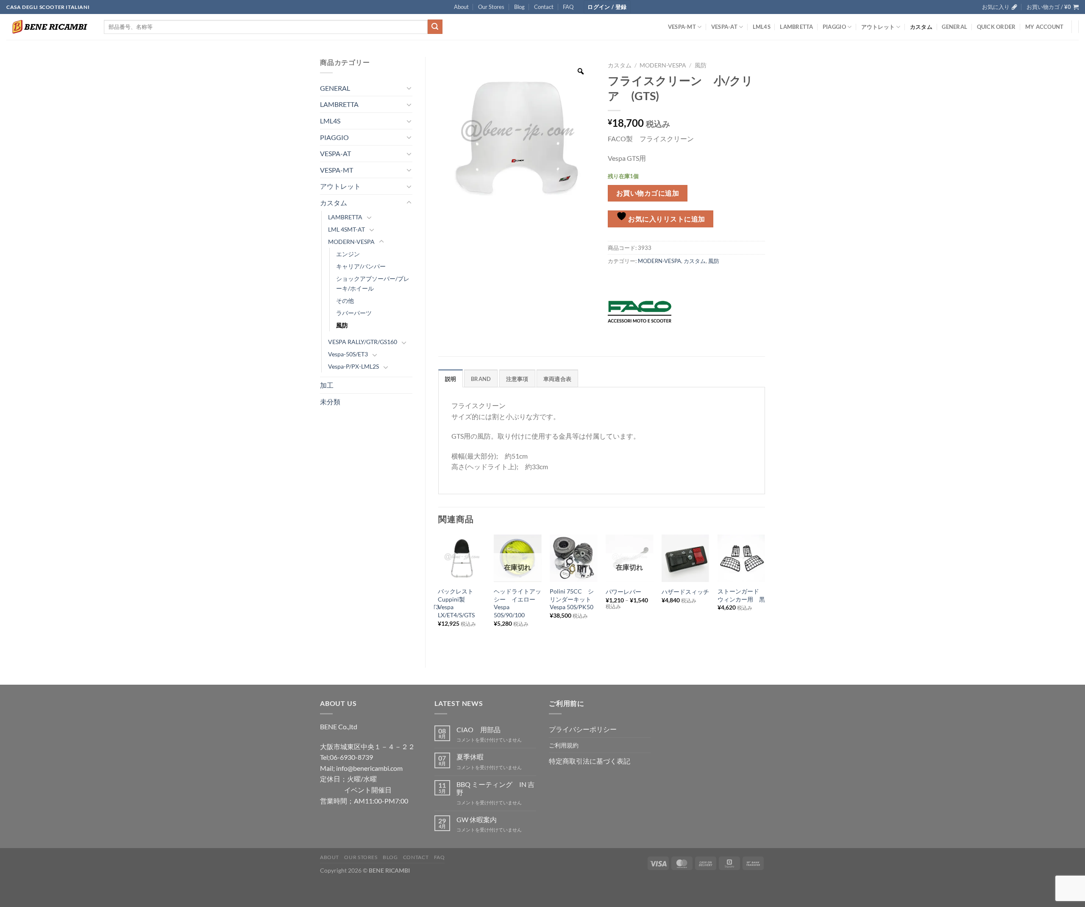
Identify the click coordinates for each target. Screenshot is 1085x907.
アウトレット (878, 26)
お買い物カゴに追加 (647, 193)
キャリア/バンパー (361, 266)
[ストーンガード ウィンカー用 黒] (741, 558)
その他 (345, 300)
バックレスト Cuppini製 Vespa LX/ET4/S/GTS (458, 603)
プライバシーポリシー (583, 729)
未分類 (330, 402)
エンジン (348, 254)
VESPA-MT (682, 26)
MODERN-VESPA (351, 241)
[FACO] (639, 312)
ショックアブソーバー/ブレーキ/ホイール (372, 283)
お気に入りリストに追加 (666, 219)
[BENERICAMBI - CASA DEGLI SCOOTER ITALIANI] (48, 27)
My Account (1044, 26)
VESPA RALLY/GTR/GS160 (362, 341)
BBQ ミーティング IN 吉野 (495, 788)
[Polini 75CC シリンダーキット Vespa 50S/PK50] (573, 558)
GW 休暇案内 (476, 819)
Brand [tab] (481, 378)
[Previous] (438, 594)
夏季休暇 (470, 757)
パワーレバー (623, 591)
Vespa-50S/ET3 (348, 354)
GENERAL (954, 26)
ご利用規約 (564, 745)
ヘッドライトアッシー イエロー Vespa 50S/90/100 (517, 603)
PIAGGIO (834, 26)
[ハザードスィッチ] (685, 558)
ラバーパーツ (354, 312)
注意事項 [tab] (517, 378)
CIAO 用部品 (478, 729)
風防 (342, 325)
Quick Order (996, 26)
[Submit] (435, 27)
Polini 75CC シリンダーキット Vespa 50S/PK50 (573, 599)
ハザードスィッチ (685, 591)
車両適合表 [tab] (557, 378)
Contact (544, 6)
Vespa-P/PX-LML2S (353, 366)
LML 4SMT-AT (346, 229)
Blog (519, 6)
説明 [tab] (450, 378)
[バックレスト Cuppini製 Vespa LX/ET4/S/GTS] (461, 558)
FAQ (568, 6)
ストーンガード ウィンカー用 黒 (741, 595)
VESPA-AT (724, 26)
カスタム (921, 26)
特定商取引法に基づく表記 (589, 761)
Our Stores (491, 6)
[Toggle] (409, 88)
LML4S (762, 26)
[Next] (764, 594)
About (461, 6)
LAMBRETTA (796, 26)
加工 (327, 385)
